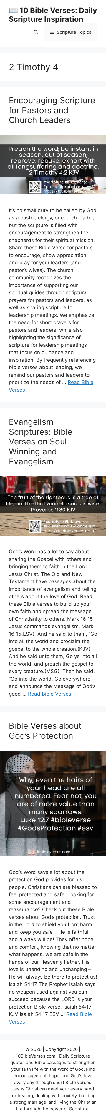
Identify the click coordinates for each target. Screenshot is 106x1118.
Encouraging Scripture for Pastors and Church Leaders (52, 110)
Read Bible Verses (49, 694)
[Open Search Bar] (36, 32)
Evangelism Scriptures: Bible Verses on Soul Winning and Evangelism (40, 441)
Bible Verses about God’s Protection (45, 731)
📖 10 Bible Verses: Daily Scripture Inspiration (53, 14)
